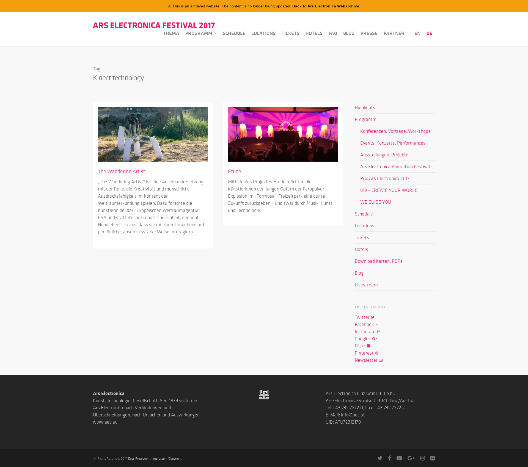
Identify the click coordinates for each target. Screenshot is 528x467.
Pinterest (365, 353)
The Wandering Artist (121, 171)
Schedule (234, 33)
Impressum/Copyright (167, 458)
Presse (369, 33)
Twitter (363, 317)
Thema (171, 33)
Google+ (363, 339)
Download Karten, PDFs (378, 261)
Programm (198, 33)
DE (429, 33)
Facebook (365, 324)
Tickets (290, 33)
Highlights (365, 107)
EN (417, 33)
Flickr (360, 346)
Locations (263, 33)
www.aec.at (105, 422)
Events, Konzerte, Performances (392, 143)
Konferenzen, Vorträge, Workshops (395, 131)
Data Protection (138, 458)
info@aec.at (353, 415)
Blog (348, 33)
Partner (394, 33)
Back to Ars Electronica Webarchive (325, 6)
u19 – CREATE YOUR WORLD (389, 190)
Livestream (366, 285)
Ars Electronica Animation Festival (395, 167)
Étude (234, 171)
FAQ (333, 33)
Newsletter (367, 360)
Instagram (366, 331)
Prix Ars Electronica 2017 (384, 178)
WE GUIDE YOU (375, 202)
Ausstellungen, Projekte (384, 155)
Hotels (314, 33)
